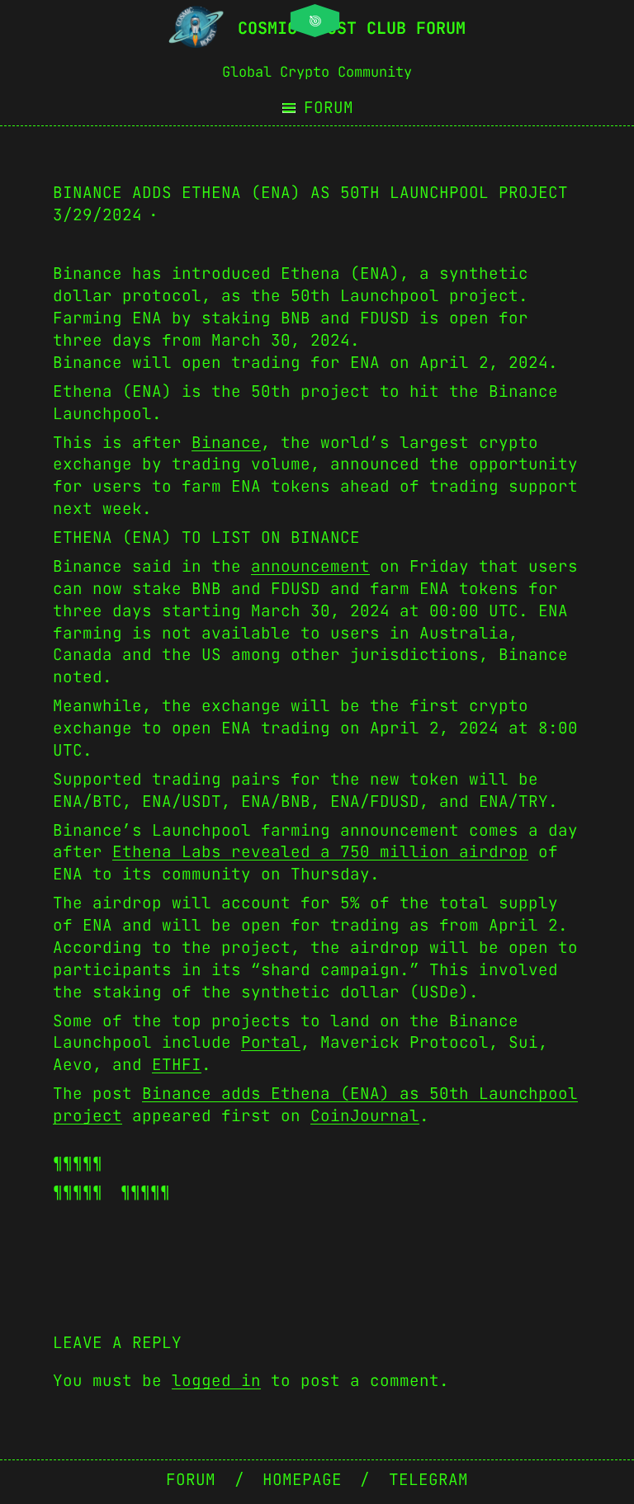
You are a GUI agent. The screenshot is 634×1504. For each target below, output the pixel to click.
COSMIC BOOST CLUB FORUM (352, 28)
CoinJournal (364, 1115)
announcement (310, 566)
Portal (270, 1042)
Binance (226, 442)
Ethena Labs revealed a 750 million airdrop (320, 851)
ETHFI (176, 1064)
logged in (216, 1380)
